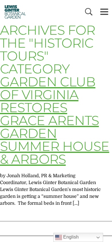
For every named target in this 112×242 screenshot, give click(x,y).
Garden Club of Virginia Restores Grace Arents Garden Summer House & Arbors (54, 120)
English (70, 237)
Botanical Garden (14, 12)
